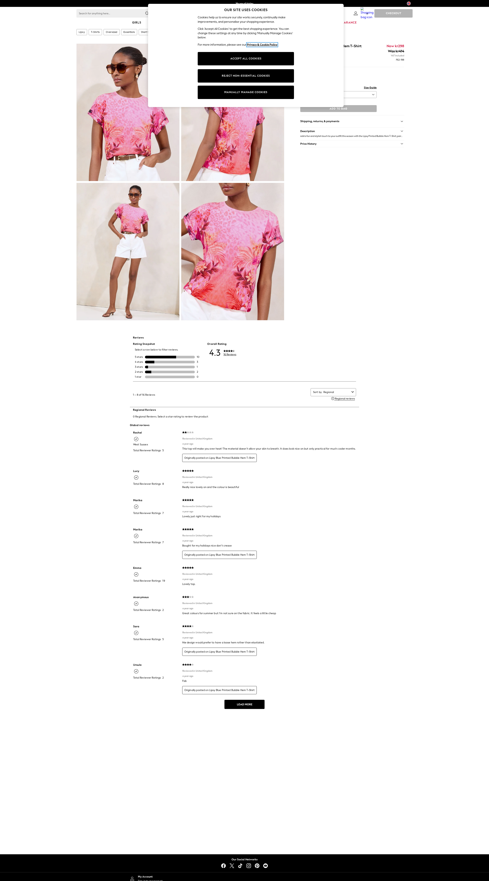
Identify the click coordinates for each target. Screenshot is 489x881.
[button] (352, 131)
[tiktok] (240, 866)
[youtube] (265, 866)
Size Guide (370, 87)
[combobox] (336, 392)
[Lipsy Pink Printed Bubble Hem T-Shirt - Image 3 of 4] (128, 251)
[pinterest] (257, 866)
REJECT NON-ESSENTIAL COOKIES (246, 75)
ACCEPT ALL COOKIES (246, 58)
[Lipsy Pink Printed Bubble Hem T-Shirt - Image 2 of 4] (232, 112)
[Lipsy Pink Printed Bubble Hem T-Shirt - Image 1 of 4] (128, 112)
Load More (244, 704)
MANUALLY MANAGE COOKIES (245, 92)
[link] (355, 13)
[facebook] (223, 866)
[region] (246, 55)
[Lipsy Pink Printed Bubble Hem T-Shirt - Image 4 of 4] (232, 251)
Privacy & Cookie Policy (262, 44)
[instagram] (248, 866)
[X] (232, 866)
